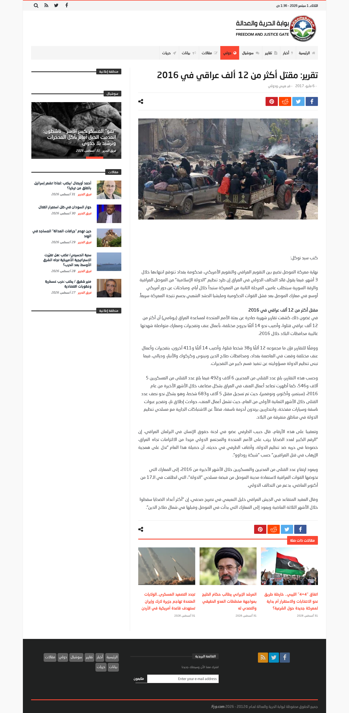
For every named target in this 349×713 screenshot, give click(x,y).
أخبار (100, 657)
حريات (101, 667)
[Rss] (46, 6)
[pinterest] (272, 101)
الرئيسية (112, 657)
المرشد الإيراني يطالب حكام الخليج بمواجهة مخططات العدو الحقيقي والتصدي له (229, 601)
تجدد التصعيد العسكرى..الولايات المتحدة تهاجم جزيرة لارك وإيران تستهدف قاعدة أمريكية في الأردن (168, 601)
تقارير (89, 657)
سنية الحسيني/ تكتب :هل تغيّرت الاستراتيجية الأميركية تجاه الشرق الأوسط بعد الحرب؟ (67, 260)
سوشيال (76, 657)
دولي (63, 657)
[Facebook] (66, 6)
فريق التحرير (109, 150)
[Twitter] (56, 6)
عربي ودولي (277, 86)
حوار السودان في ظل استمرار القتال (64, 207)
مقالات (50, 657)
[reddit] (285, 101)
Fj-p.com (218, 706)
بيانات (113, 667)
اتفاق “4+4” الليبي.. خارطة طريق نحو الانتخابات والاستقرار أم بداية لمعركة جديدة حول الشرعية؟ (291, 601)
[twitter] (298, 101)
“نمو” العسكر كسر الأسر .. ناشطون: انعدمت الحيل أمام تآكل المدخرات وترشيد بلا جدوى (79, 137)
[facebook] (312, 101)
